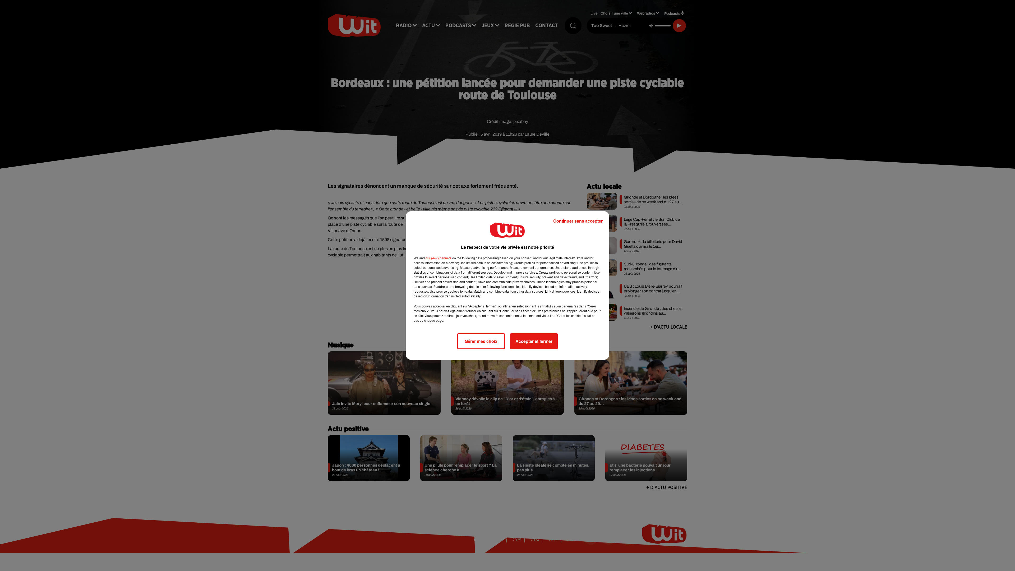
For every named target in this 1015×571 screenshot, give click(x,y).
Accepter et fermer (533, 341)
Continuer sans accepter (578, 221)
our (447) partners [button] (438, 258)
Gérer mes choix (481, 341)
